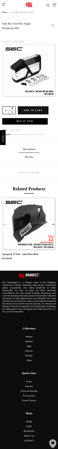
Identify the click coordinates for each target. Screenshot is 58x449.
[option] (29, 71)
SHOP (29, 426)
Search (29, 382)
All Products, (19, 134)
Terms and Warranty (29, 391)
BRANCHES (29, 431)
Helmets (29, 337)
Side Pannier (39, 134)
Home (4, 12)
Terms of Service (29, 400)
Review (29, 156)
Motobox (29, 341)
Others (29, 360)
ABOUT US (29, 436)
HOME (29, 422)
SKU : (5, 130)
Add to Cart (33, 110)
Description (29, 149)
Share (3, 138)
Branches (29, 386)
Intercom (29, 351)
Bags (29, 346)
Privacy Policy (29, 396)
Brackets (29, 356)
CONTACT (29, 441)
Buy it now (25, 121)
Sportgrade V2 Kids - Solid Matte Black (20, 254)
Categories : (7, 134)
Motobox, (29, 134)
